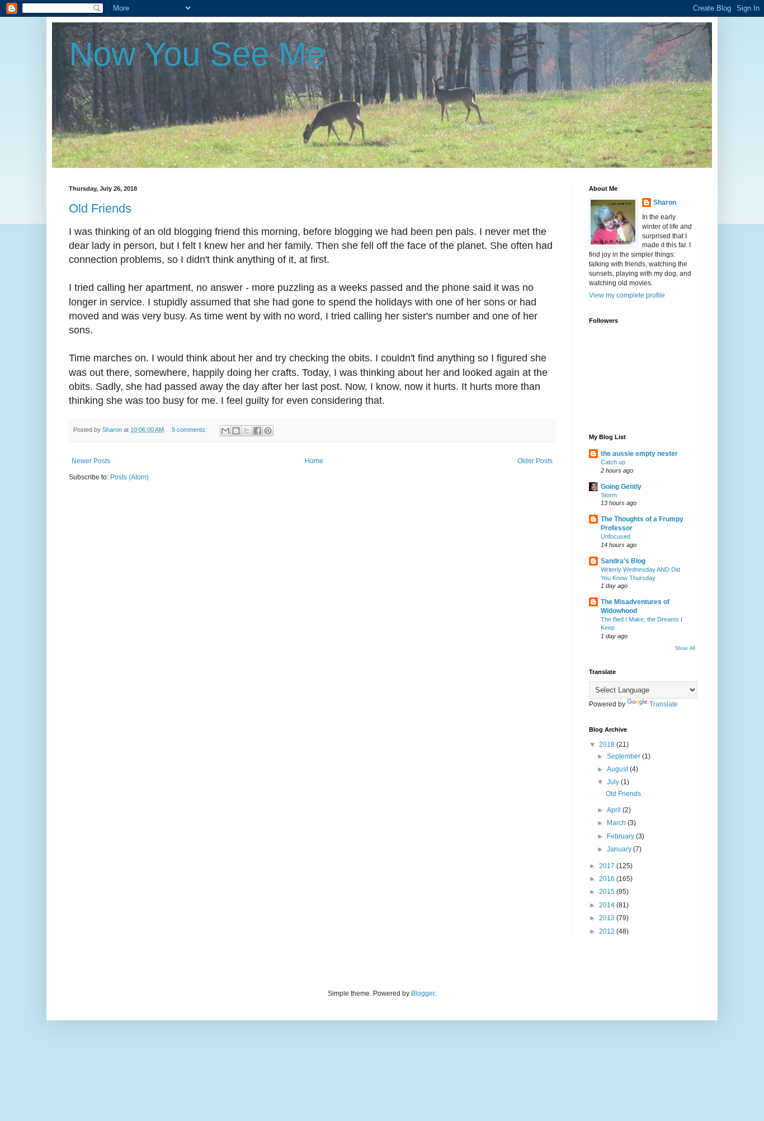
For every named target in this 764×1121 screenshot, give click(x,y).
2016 (607, 879)
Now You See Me (197, 54)
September (624, 756)
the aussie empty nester (639, 454)
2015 (607, 892)
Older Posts (535, 461)
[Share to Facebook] (257, 430)
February (621, 836)
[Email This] (225, 430)
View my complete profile (627, 295)
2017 (607, 866)
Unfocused (615, 536)
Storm (609, 495)
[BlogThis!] (236, 430)
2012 (607, 931)
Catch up (613, 462)
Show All (685, 648)
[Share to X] (246, 430)
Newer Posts (91, 461)
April (614, 810)
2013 (607, 918)
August (618, 769)
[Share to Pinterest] (267, 430)
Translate (663, 704)
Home (314, 461)
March (617, 823)
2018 (607, 744)
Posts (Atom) (129, 477)
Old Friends (100, 208)
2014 (607, 905)
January (620, 849)
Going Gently (621, 487)
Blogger (423, 993)
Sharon (664, 202)
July (614, 782)
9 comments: (190, 429)
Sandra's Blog (623, 561)
